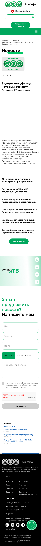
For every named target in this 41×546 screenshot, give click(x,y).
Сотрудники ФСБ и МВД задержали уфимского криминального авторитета (17, 191)
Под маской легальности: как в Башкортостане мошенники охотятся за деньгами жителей (19, 212)
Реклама (22, 485)
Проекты (9, 492)
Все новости (19, 241)
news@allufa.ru (17, 510)
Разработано (11, 541)
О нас (7, 485)
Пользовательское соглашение (17, 538)
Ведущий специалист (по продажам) (18, 435)
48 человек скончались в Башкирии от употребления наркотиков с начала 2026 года (19, 181)
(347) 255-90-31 (20, 506)
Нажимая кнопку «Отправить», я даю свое (22, 385)
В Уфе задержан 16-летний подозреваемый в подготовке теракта (18, 202)
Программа (23, 481)
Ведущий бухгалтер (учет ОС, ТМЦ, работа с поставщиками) (18, 441)
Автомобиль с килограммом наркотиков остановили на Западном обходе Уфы (18, 232)
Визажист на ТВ (10, 426)
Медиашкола (23, 488)
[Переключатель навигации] (36, 31)
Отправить (21, 406)
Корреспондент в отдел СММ (15, 429)
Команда (9, 488)
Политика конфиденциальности (27, 493)
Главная (5, 40)
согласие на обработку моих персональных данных (21, 386)
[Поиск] (32, 17)
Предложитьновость (21, 25)
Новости (15, 40)
